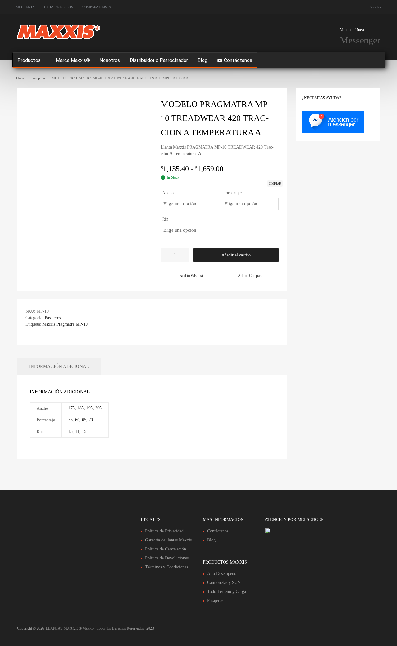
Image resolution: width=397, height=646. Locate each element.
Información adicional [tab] (59, 366)
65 (84, 419)
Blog (202, 60)
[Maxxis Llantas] (58, 39)
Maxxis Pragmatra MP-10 (65, 324)
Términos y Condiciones (166, 567)
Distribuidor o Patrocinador (159, 60)
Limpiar (275, 183)
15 (84, 431)
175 (71, 408)
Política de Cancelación (165, 549)
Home (20, 78)
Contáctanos (238, 60)
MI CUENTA (25, 7)
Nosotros (110, 60)
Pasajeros (38, 78)
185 (80, 408)
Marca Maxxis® (73, 60)
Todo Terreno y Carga (226, 591)
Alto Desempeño (221, 573)
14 (77, 431)
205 (98, 408)
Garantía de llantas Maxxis (168, 540)
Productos (29, 60)
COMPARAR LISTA (96, 7)
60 (77, 419)
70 (91, 419)
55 (70, 419)
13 (70, 431)
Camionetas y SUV (224, 582)
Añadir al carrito (236, 255)
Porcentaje (232, 192)
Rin (165, 219)
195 (89, 408)
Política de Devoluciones (167, 558)
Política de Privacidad (164, 531)
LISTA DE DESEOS (58, 7)
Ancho (168, 192)
